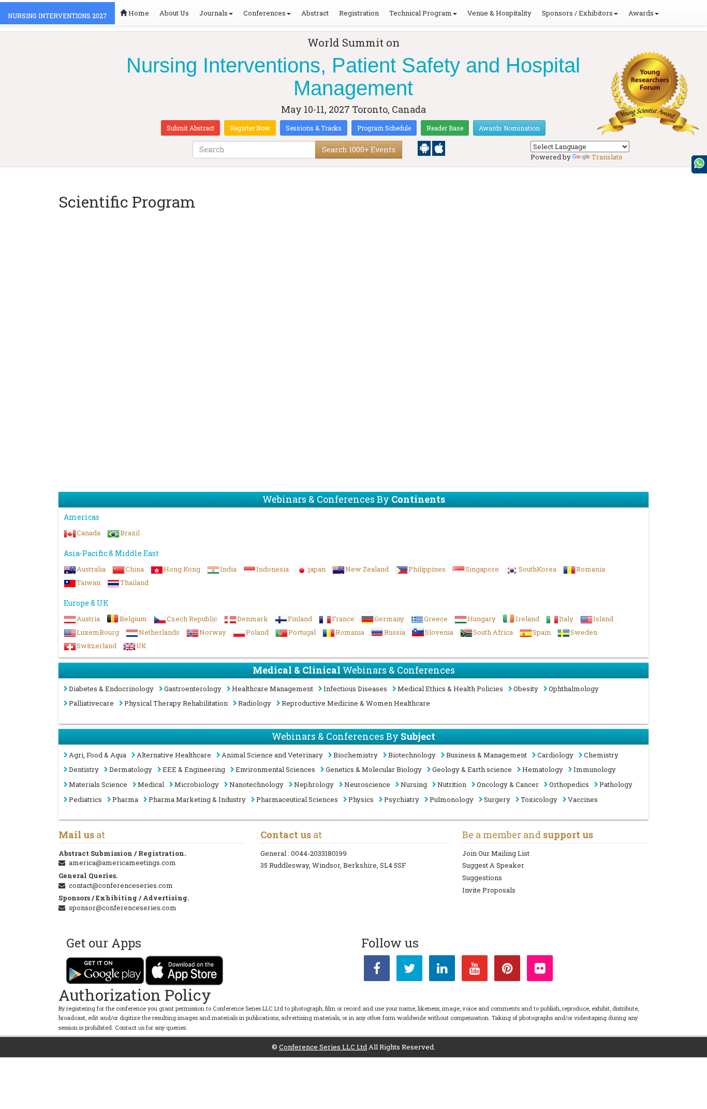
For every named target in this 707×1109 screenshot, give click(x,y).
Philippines (427, 569)
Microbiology (196, 784)
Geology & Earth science (472, 769)
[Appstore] (438, 147)
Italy (566, 618)
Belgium (133, 618)
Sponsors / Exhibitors (577, 13)
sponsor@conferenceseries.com (122, 907)
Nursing (414, 784)
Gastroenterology (193, 688)
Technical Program (420, 13)
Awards (641, 13)
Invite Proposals (488, 890)
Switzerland (96, 645)
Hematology (542, 769)
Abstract (315, 13)
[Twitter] (409, 970)
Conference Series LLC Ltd (323, 1047)
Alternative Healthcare (174, 755)
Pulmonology (452, 799)
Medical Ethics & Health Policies (450, 688)
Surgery (497, 799)
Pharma (125, 799)
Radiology (254, 703)
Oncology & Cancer (508, 784)
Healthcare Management (272, 688)
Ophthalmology (574, 688)
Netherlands (159, 632)
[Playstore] (425, 147)
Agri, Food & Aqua (97, 755)
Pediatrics (85, 799)
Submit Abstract (190, 128)
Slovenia (439, 632)
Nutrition (451, 784)
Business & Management (486, 755)
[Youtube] (475, 970)
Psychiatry (401, 799)
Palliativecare (91, 703)
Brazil (130, 532)
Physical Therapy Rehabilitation (176, 703)
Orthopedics (569, 784)
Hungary (481, 618)
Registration (359, 13)
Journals (213, 13)
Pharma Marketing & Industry (197, 799)
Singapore (482, 569)
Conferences (264, 13)
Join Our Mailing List (495, 853)
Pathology (615, 784)
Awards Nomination (509, 128)
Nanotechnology (256, 784)
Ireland (527, 618)
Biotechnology (412, 755)
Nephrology (314, 784)
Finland (300, 618)
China (134, 569)
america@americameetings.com (122, 862)
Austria (88, 618)
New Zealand (367, 569)
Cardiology (555, 755)
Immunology (594, 769)
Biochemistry (355, 755)
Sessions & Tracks (314, 128)
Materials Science (98, 784)
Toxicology (539, 799)
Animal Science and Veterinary (272, 755)
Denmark (252, 618)
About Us (174, 13)
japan (317, 569)
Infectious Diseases (355, 688)
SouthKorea (537, 569)
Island (603, 618)
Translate (607, 157)
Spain (542, 632)
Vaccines (583, 799)
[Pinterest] (507, 970)
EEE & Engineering (194, 769)
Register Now (250, 128)
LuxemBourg (98, 632)
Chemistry (601, 755)
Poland (257, 632)
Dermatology (130, 769)
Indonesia (272, 569)
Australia (91, 569)
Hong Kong (182, 569)
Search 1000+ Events (358, 149)
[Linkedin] (442, 970)
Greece (436, 618)
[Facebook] (377, 970)
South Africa (493, 632)
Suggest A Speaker (493, 865)
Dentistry (84, 769)
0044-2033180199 (319, 853)
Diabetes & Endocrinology (111, 688)
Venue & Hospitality (499, 13)
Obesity (525, 688)
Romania (590, 569)
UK (141, 645)
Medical (151, 784)
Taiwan (88, 582)
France (343, 618)
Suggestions (482, 877)
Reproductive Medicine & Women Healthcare (356, 703)
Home (138, 13)
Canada (88, 532)
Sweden (583, 632)
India (228, 569)
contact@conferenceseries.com (121, 885)
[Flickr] (540, 970)
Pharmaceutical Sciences (297, 799)
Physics (361, 799)
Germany (389, 618)
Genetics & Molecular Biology (374, 769)
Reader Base (444, 128)
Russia (394, 632)
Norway (212, 632)
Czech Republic (192, 618)
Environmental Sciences (275, 769)
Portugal (302, 632)
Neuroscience (367, 784)
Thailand (134, 582)
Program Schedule (384, 128)
